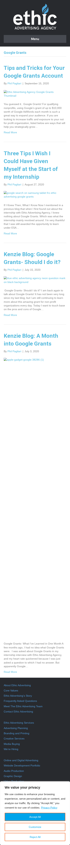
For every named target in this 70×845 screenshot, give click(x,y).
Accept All (35, 816)
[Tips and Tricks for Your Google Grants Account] (35, 93)
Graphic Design (13, 776)
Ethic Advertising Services (19, 722)
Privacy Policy (49, 807)
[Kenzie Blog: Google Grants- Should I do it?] (35, 279)
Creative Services (14, 738)
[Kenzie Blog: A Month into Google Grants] (35, 497)
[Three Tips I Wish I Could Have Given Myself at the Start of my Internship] (35, 194)
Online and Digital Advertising (21, 760)
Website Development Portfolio (22, 765)
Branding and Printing (16, 733)
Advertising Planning (16, 728)
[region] (35, 813)
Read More (10, 132)
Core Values (11, 690)
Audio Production (14, 770)
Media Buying (12, 743)
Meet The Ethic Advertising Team (23, 706)
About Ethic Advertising (17, 685)
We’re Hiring (11, 749)
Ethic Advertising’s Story (18, 695)
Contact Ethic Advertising (18, 711)
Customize (35, 826)
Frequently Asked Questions (20, 700)
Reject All (35, 837)
